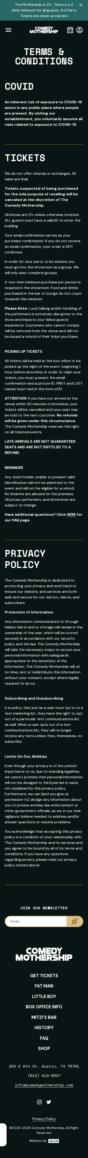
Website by (44, 1141)
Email (14, 921)
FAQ (44, 1038)
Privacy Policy (44, 1118)
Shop (44, 1048)
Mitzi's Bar (44, 1017)
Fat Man (44, 986)
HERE (71, 514)
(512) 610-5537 (44, 1075)
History (44, 1028)
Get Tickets (44, 976)
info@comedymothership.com (44, 1085)
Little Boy (44, 996)
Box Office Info (44, 1007)
